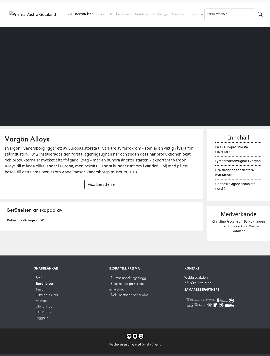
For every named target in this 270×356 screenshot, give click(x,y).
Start (68, 13)
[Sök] (260, 14)
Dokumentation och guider (129, 294)
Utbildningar (160, 13)
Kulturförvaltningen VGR (25, 220)
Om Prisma (179, 13)
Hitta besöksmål (120, 13)
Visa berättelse (101, 184)
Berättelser (84, 13)
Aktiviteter (141, 13)
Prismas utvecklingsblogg (128, 277)
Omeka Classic (151, 344)
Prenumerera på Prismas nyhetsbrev (126, 286)
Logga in (197, 13)
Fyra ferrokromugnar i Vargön (238, 161)
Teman (100, 13)
